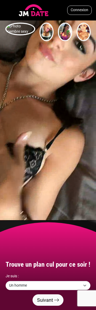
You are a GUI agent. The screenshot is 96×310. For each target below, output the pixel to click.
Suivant (45, 300)
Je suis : (12, 276)
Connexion (79, 10)
